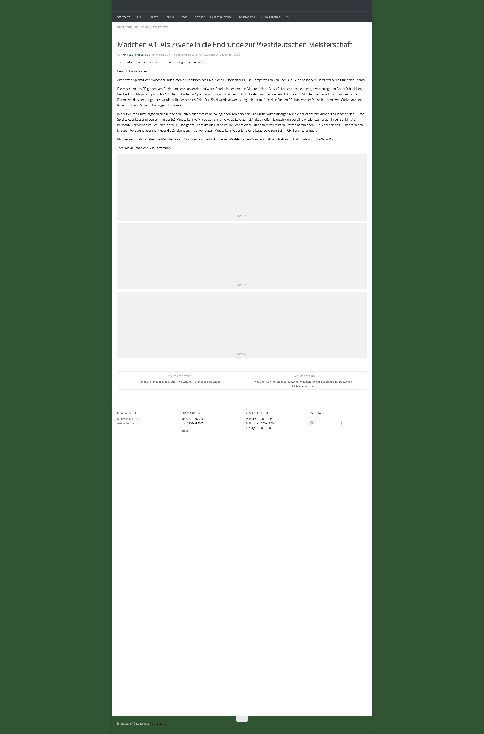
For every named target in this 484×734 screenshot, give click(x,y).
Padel (184, 17)
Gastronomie (247, 17)
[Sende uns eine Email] (360, 724)
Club (138, 17)
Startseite (123, 17)
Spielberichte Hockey (133, 27)
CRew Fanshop (270, 17)
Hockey (153, 17)
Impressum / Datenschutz (133, 723)
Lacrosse (199, 17)
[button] (287, 16)
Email (185, 430)
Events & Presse (221, 17)
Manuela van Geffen (136, 54)
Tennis (169, 17)
